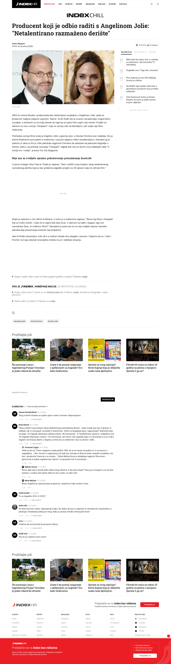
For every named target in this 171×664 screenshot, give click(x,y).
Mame (63, 635)
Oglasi (101, 4)
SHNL (39, 631)
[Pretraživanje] (157, 4)
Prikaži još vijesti (138, 110)
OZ (14, 522)
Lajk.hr (88, 627)
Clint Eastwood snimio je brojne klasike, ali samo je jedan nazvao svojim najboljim (141, 100)
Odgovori (89, 635)
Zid (60, 4)
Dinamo (40, 623)
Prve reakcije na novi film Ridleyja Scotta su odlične (141, 79)
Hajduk (39, 627)
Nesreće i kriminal (19, 635)
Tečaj (112, 619)
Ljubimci (64, 627)
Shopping (65, 619)
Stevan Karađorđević (28, 412)
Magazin (65, 614)
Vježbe (88, 631)
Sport (79, 4)
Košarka (40, 635)
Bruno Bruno (24, 425)
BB (14, 426)
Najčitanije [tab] (140, 52)
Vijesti (69, 4)
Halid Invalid (24, 493)
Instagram (143, 627)
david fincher (36, 321)
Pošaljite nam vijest (142, 635)
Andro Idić (23, 505)
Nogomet (40, 619)
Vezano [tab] (152, 52)
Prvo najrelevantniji (36, 407)
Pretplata (49, 4)
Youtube (142, 623)
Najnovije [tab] (126, 52)
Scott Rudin (53, 321)
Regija (14, 627)
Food (63, 631)
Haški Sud (23, 534)
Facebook (143, 619)
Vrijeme (113, 631)
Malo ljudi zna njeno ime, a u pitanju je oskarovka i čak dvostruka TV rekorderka (142, 62)
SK (14, 413)
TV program (114, 623)
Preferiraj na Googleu (148, 45)
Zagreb (15, 631)
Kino (112, 627)
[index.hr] (26, 4)
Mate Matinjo (30, 480)
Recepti (89, 623)
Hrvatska (15, 623)
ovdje (76, 292)
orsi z (21, 521)
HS (14, 535)
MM (23, 480)
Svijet (14, 619)
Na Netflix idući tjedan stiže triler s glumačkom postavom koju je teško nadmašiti (142, 89)
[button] (15, 349)
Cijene (112, 4)
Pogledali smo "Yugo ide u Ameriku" (142, 70)
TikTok (141, 631)
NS (23, 466)
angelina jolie (19, 321)
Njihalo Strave (31, 467)
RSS (111, 635)
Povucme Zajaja (32, 447)
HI (15, 494)
